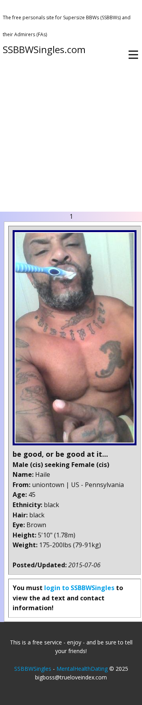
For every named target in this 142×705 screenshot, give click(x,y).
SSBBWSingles (32, 668)
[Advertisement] (71, 137)
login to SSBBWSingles (79, 587)
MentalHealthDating (82, 668)
